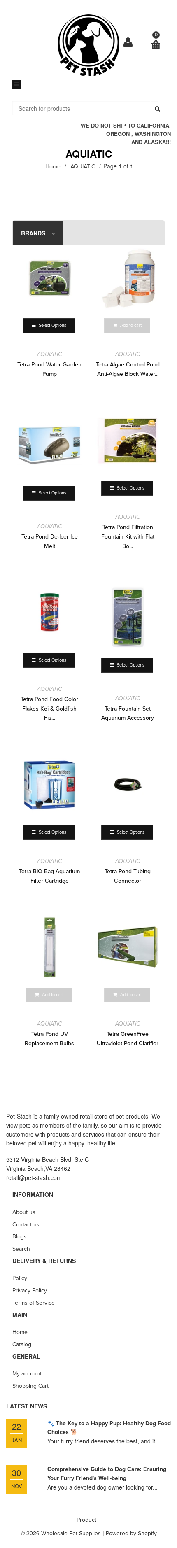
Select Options (51, 326)
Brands (33, 233)
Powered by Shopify (131, 1533)
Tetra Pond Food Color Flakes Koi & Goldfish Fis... (49, 708)
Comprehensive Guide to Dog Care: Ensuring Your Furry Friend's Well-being (106, 1474)
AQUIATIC (49, 354)
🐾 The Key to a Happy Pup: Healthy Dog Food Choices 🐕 (109, 1428)
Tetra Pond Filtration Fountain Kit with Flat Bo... (127, 536)
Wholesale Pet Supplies (71, 1533)
